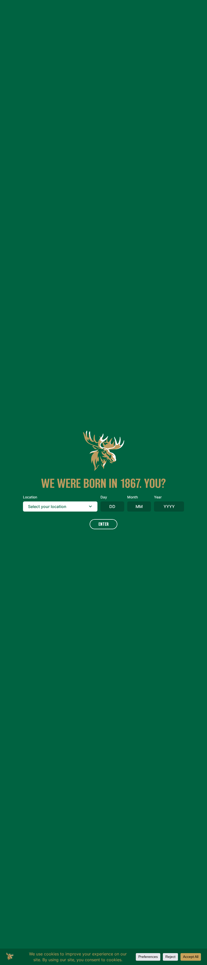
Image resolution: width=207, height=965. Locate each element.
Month (132, 497)
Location (30, 497)
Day (103, 497)
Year (158, 497)
